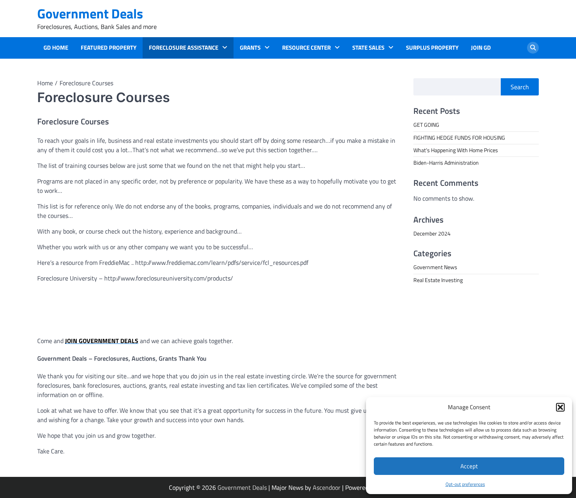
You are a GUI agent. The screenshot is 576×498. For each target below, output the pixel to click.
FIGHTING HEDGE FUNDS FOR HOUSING (459, 137)
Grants (250, 47)
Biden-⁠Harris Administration (446, 162)
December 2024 (432, 233)
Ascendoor (327, 487)
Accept (469, 466)
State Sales (368, 47)
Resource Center (306, 47)
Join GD (481, 47)
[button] (560, 407)
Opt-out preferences (465, 484)
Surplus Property (432, 47)
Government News (435, 267)
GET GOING (426, 124)
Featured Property (108, 47)
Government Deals (90, 13)
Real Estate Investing (438, 279)
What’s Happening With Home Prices (455, 150)
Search (520, 87)
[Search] (533, 48)
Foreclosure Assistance (183, 47)
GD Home (55, 47)
